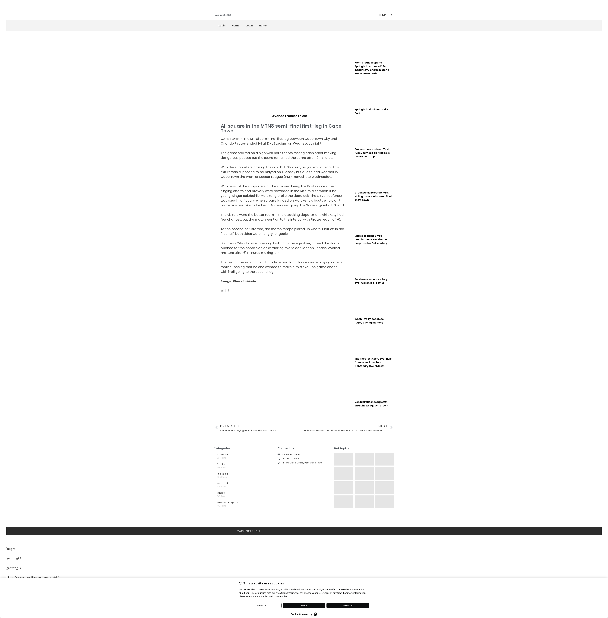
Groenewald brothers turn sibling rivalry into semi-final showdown (373, 196)
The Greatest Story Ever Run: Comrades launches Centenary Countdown (373, 362)
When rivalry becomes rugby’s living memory (369, 320)
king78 (11, 549)
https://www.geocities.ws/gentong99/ (32, 577)
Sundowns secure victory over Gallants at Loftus (371, 281)
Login (221, 25)
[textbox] (283, 210)
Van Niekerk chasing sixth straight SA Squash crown (371, 403)
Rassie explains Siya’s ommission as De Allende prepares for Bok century (371, 239)
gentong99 (13, 558)
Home (235, 25)
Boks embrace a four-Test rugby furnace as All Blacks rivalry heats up (372, 152)
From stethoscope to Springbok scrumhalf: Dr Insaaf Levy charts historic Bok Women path (372, 68)
